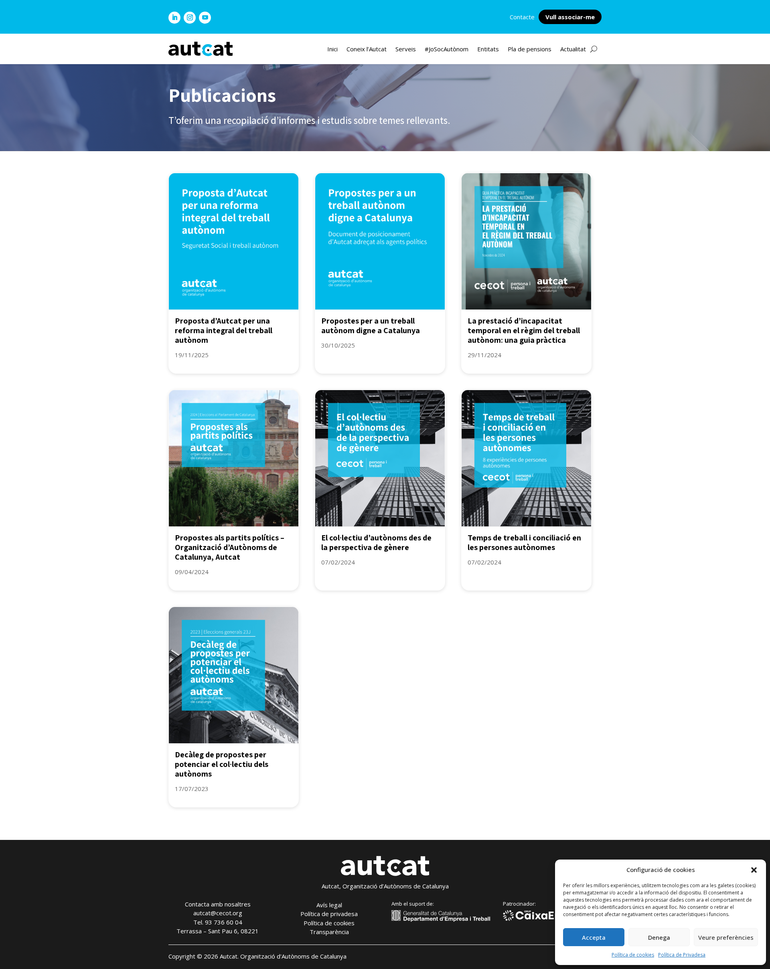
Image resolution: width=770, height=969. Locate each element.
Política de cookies (633, 954)
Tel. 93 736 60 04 (217, 922)
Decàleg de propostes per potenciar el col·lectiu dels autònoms (221, 764)
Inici (332, 49)
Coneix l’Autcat (366, 49)
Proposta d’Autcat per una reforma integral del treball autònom (223, 330)
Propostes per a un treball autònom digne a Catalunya (370, 326)
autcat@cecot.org (217, 913)
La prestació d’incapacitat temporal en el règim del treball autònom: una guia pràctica (524, 330)
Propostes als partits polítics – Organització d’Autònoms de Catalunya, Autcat (229, 547)
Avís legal (329, 905)
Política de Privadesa (681, 954)
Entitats (488, 49)
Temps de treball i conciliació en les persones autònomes (524, 542)
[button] (754, 870)
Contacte (522, 17)
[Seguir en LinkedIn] (174, 18)
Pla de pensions (529, 49)
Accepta (594, 937)
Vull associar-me (570, 17)
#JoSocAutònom (446, 49)
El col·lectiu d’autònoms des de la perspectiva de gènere (376, 542)
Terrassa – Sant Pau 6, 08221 (217, 931)
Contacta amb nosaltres (218, 904)
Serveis (405, 49)
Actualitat (573, 49)
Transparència (329, 932)
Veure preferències (726, 937)
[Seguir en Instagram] (190, 18)
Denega (659, 937)
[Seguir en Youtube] (205, 18)
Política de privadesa (329, 914)
